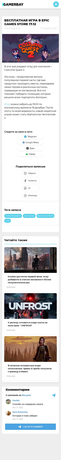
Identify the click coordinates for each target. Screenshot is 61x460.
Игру (7, 104)
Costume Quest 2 (13, 216)
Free (8, 221)
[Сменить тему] (56, 4)
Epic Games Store (45, 216)
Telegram (32, 136)
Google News (32, 142)
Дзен (32, 148)
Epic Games (29, 216)
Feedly (32, 154)
